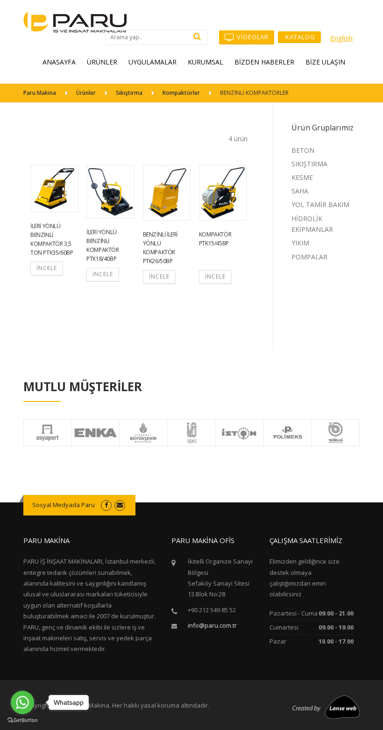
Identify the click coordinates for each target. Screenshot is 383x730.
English (341, 38)
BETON (302, 150)
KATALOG (299, 37)
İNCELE (46, 268)
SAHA (299, 190)
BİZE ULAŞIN (325, 61)
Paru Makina (39, 93)
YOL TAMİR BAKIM (320, 204)
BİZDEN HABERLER (264, 61)
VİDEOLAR (252, 37)
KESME (302, 177)
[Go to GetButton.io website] (22, 720)
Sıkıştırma (129, 93)
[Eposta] (119, 505)
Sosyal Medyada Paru (63, 505)
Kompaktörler (181, 93)
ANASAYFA (59, 61)
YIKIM (300, 242)
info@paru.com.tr (212, 625)
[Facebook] (106, 505)
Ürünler (86, 93)
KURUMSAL (205, 61)
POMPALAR (309, 256)
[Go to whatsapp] (22, 702)
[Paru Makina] (75, 21)
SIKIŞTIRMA (309, 163)
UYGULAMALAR (152, 61)
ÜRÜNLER (102, 61)
